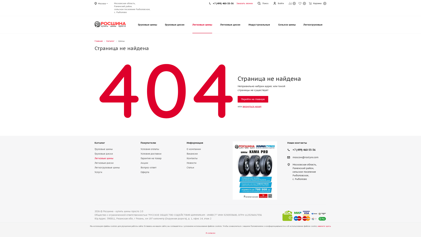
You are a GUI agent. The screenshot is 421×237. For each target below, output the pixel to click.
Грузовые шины (104, 149)
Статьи (190, 167)
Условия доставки (151, 153)
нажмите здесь (324, 226)
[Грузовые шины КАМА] (255, 170)
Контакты (192, 158)
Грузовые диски (104, 153)
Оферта (145, 172)
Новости (191, 162)
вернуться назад (252, 106)
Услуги (98, 172)
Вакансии (192, 153)
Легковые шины (104, 158)
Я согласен (210, 233)
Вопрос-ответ (148, 167)
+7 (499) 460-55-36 (223, 3)
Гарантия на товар (151, 158)
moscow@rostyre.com (305, 157)
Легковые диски (104, 162)
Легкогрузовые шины (107, 167)
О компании (194, 149)
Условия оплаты (150, 149)
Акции (144, 162)
